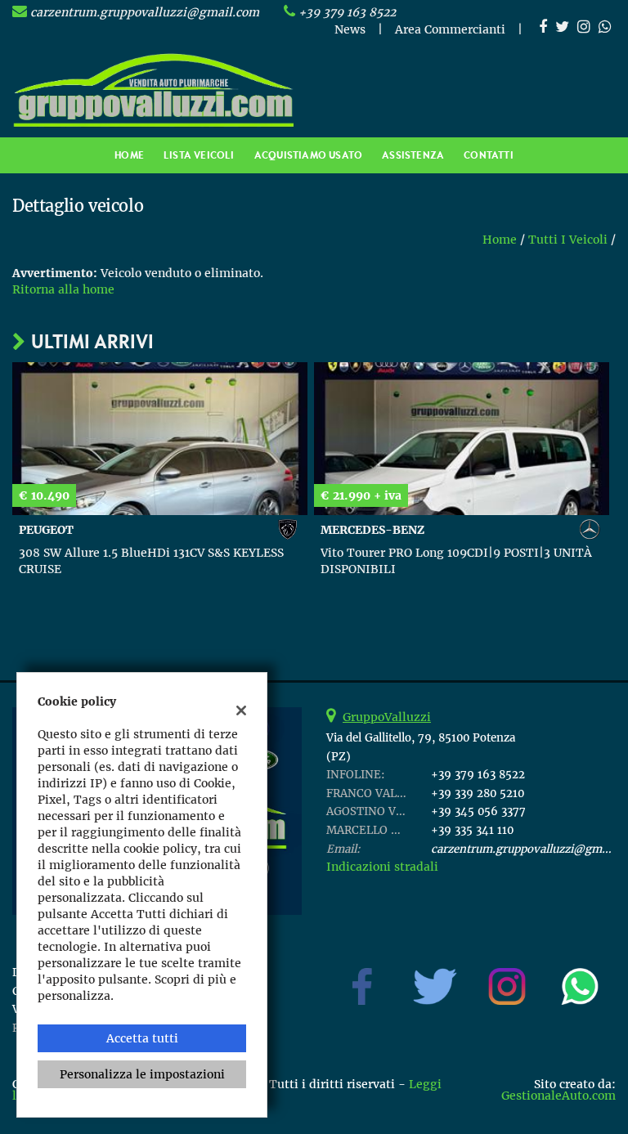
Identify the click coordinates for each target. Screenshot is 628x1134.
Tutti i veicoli (568, 239)
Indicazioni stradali (382, 866)
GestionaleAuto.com (558, 1095)
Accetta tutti (142, 1038)
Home (129, 155)
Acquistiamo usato (308, 155)
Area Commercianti (450, 29)
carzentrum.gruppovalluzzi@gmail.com (144, 12)
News (350, 29)
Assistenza (413, 155)
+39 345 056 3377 (478, 811)
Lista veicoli (199, 155)
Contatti (489, 155)
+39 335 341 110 (472, 830)
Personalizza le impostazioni (142, 1074)
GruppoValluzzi (387, 717)
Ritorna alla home (63, 289)
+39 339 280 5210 (477, 793)
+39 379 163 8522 (347, 12)
